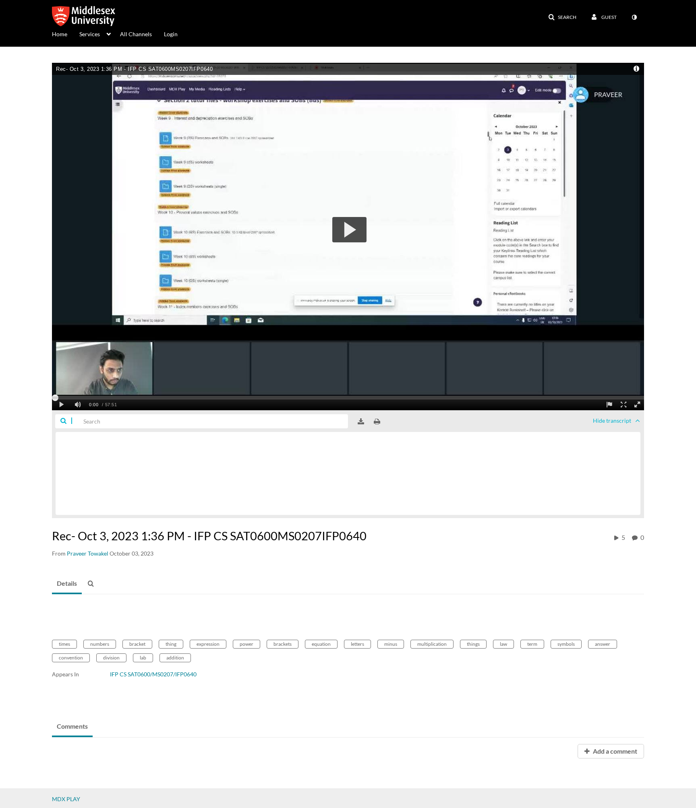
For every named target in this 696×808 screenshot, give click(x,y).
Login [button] (171, 34)
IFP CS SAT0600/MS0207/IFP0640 (153, 674)
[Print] (377, 421)
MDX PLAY (66, 799)
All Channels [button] (136, 34)
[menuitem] (65, 33)
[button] (562, 17)
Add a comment (614, 751)
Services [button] (89, 34)
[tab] (67, 583)
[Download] (361, 421)
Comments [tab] (72, 726)
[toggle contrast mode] (634, 17)
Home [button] (59, 34)
